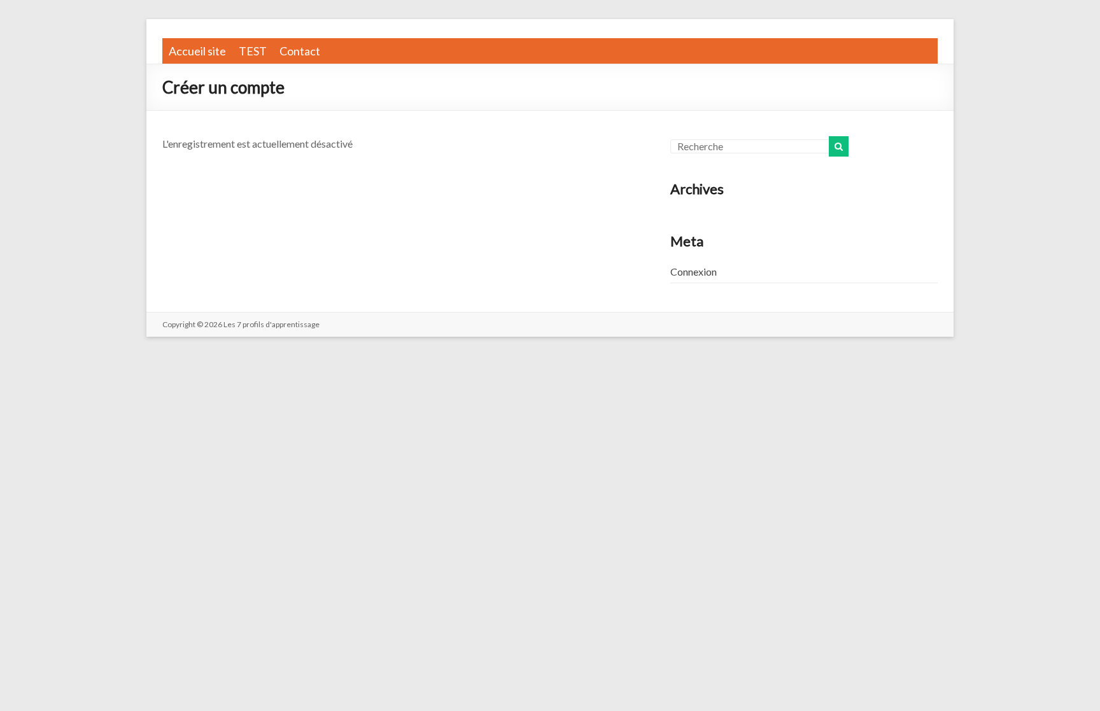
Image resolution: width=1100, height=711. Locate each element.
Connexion (693, 271)
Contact (299, 51)
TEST (253, 51)
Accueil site (197, 51)
